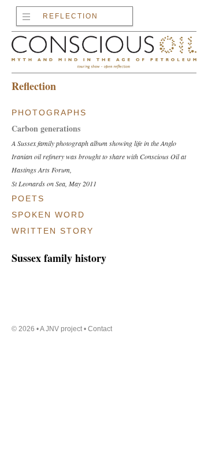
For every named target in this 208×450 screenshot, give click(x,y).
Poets (28, 198)
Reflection (70, 16)
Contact (100, 329)
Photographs (49, 112)
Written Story (53, 230)
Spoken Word (48, 214)
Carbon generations (46, 128)
